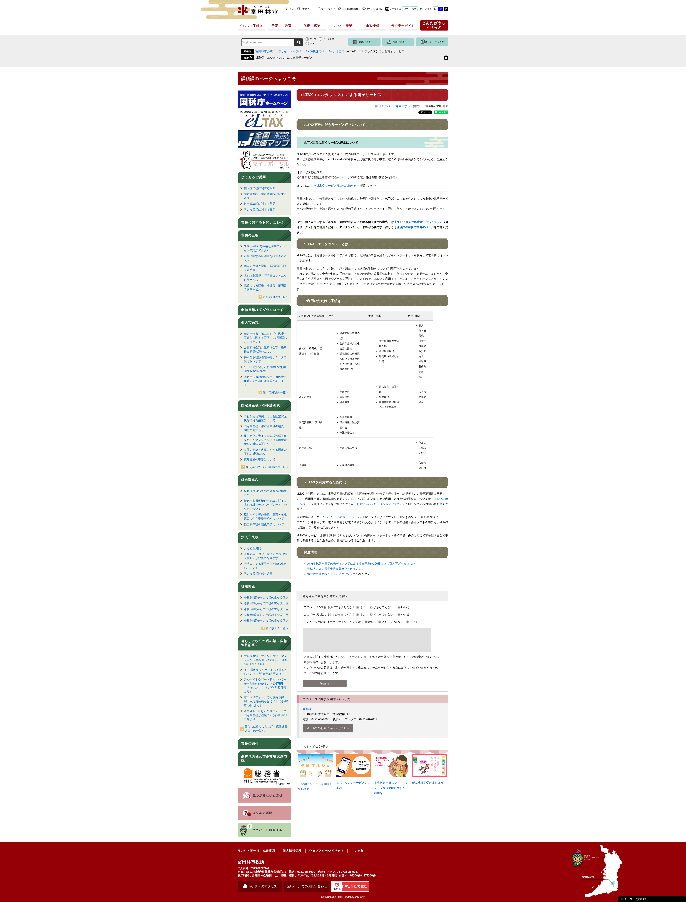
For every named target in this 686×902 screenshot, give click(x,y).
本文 (291, 8)
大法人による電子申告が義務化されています (335, 568)
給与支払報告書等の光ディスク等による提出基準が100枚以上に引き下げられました (361, 563)
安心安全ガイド (403, 25)
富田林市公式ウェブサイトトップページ (281, 51)
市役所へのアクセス (262, 886)
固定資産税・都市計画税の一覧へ (267, 467)
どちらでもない (383, 607)
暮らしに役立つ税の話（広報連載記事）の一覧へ (266, 728)
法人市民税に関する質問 (259, 209)
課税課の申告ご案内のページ (415, 227)
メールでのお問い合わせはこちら (327, 728)
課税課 (307, 708)
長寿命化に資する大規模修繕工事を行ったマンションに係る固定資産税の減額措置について (265, 439)
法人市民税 (250, 537)
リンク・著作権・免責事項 (256, 850)
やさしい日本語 (374, 8)
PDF (312, 43)
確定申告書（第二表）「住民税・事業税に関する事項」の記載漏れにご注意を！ (265, 337)
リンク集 (357, 850)
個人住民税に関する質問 (259, 188)
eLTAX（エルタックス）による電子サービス (284, 57)
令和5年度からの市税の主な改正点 (266, 614)
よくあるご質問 (253, 177)
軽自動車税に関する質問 (259, 203)
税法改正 (248, 586)
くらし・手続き (251, 25)
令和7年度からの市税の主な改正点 (266, 603)
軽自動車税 (250, 480)
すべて (313, 39)
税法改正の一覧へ (277, 628)
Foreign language (351, 8)
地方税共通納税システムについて (328, 574)
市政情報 (372, 25)
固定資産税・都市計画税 (260, 405)
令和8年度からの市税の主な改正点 (266, 597)
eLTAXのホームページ (345, 517)
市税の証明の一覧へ (276, 296)
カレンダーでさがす (435, 42)
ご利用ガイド (307, 8)
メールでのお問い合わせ (309, 886)
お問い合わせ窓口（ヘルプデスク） (379, 504)
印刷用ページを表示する (394, 106)
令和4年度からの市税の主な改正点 (266, 620)
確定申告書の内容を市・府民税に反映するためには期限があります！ (265, 380)
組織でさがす (366, 42)
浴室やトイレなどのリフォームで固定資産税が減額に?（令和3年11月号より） (265, 715)
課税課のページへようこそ (327, 51)
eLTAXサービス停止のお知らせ (337, 185)
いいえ (405, 607)
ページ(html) (329, 39)
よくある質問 (252, 548)
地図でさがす (400, 42)
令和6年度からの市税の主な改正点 (266, 609)
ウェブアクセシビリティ (326, 850)
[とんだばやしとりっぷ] (434, 26)
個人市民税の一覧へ (276, 392)
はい (362, 607)
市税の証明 (250, 235)
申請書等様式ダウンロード (262, 310)
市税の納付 (250, 743)
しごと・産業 (342, 25)
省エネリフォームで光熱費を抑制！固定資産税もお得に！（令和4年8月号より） (266, 701)
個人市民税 (250, 322)
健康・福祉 (312, 25)
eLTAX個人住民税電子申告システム (420, 221)
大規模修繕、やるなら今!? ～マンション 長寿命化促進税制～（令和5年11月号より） (265, 659)
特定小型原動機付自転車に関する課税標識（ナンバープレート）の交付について (265, 504)
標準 (414, 8)
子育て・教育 (282, 25)
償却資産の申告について (259, 459)
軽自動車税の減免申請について (264, 524)
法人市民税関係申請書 (258, 573)
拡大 (406, 8)
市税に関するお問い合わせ (262, 222)
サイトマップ (328, 8)
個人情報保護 (292, 850)
